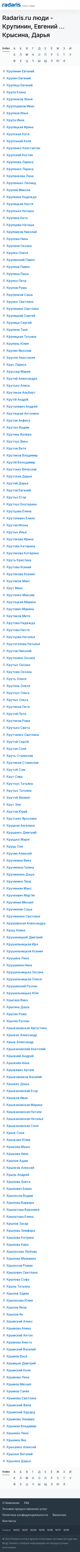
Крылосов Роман (20, 1265)
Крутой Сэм (16, 770)
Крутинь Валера (19, 434)
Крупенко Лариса (20, 169)
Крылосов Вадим (20, 1196)
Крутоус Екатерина (22, 504)
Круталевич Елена (21, 518)
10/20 (33, 1530)
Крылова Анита (18, 1182)
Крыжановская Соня (22, 1126)
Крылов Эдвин (18, 1293)
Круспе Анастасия (21, 357)
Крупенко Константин (23, 148)
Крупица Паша (18, 274)
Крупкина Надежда (22, 197)
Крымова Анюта (19, 1342)
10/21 (25, 1530)
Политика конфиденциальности (25, 1514)
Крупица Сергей (19, 323)
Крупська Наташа (20, 211)
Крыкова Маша (18, 1147)
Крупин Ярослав (19, 350)
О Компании (10, 1502)
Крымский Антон (20, 1335)
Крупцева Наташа (20, 225)
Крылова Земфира (21, 1230)
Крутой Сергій (18, 742)
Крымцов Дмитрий (21, 1363)
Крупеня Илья (17, 113)
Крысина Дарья (19, 1461)
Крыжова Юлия (18, 1140)
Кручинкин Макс (19, 888)
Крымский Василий (21, 1349)
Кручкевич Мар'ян (21, 895)
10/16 (66, 1530)
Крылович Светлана (22, 1272)
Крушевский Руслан (22, 986)
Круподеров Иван (20, 106)
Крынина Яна (16, 1440)
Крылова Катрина (20, 1237)
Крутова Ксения (19, 567)
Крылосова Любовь (22, 1251)
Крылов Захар (17, 1223)
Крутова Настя (18, 630)
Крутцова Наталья (21, 637)
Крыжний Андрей (20, 1056)
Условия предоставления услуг (24, 1508)
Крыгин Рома (17, 1014)
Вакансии (59, 1514)
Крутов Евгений (19, 490)
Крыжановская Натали (24, 1112)
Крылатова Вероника (23, 1210)
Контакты (9, 1521)
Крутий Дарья (17, 483)
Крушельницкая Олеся (24, 979)
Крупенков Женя (20, 99)
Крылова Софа (18, 1279)
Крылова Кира (18, 1244)
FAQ (26, 1502)
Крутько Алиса (18, 385)
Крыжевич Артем (20, 1070)
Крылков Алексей (20, 1168)
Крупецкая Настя (20, 204)
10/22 (16, 1530)
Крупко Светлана (20, 302)
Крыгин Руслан (18, 1021)
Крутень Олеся (18, 686)
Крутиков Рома (18, 721)
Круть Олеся (16, 679)
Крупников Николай (22, 232)
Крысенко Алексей (21, 1447)
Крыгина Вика (17, 1000)
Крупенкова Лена (20, 176)
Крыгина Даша (18, 1007)
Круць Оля (15, 846)
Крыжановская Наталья (25, 1119)
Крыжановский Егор (22, 1091)
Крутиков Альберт (21, 392)
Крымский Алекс (20, 1321)
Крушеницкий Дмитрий (25, 937)
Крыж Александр (20, 1042)
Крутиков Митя (18, 616)
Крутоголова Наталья (23, 644)
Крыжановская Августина (27, 1028)
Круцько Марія (18, 839)
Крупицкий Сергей (21, 316)
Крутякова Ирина (20, 539)
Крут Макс (15, 588)
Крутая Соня (16, 749)
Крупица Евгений (20, 85)
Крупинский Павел (21, 260)
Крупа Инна (15, 120)
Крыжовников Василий (24, 1077)
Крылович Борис (19, 1189)
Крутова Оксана (19, 672)
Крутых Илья (17, 532)
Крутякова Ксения (21, 574)
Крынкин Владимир (21, 1426)
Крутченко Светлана (23, 735)
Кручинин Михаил (20, 902)
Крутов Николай (19, 651)
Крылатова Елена (20, 1217)
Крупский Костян (20, 155)
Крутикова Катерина (23, 553)
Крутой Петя (16, 714)
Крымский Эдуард (21, 1412)
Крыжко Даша (18, 1084)
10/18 (50, 1530)
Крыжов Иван (17, 1098)
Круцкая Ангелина (21, 825)
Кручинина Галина (20, 867)
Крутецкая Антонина (23, 413)
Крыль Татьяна (18, 1286)
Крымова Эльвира (21, 1419)
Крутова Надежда (21, 623)
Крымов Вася (17, 1356)
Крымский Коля (18, 1370)
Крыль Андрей (18, 1175)
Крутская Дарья (19, 476)
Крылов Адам (17, 1161)
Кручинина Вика (19, 860)
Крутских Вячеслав (22, 469)
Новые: (6, 1530)
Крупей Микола (18, 190)
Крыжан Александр (22, 1035)
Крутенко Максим (20, 595)
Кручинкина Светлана (23, 916)
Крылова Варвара (20, 1203)
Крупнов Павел (18, 267)
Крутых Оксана (18, 665)
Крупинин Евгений (20, 71)
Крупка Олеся (17, 253)
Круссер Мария (18, 371)
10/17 (58, 1530)
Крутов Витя (16, 448)
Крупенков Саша (20, 295)
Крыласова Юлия (20, 1300)
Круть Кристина (19, 560)
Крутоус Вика (17, 441)
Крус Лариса (16, 364)
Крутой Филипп (18, 797)
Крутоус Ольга (18, 693)
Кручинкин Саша (19, 909)
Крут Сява (15, 777)
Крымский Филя (19, 1405)
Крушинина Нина (19, 965)
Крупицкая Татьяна (21, 337)
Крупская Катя (18, 134)
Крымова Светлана (21, 1398)
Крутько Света (18, 728)
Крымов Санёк (18, 1391)
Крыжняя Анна (18, 1063)
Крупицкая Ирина (20, 127)
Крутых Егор (16, 497)
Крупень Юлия (18, 344)
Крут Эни (14, 804)
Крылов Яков (17, 1307)
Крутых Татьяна (19, 790)
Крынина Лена (18, 1433)
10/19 (42, 1530)
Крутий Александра (22, 378)
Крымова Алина (19, 1328)
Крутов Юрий (17, 811)
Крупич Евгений (19, 78)
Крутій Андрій (17, 399)
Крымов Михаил (19, 1384)
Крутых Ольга (17, 700)
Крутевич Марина (20, 609)
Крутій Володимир (21, 462)
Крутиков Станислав (22, 763)
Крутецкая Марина (21, 602)
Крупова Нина (17, 239)
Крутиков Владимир (22, 455)
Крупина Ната (17, 218)
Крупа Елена (16, 92)
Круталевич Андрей (22, 406)
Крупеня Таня (17, 330)
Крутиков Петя (18, 707)
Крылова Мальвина (21, 1258)
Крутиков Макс (18, 581)
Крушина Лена (18, 958)
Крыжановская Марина (24, 1105)
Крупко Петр (16, 281)
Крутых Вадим (18, 427)
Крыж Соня (15, 1133)
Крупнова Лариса (20, 162)
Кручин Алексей (19, 853)
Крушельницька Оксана (25, 972)
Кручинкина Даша (20, 874)
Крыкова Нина (17, 1154)
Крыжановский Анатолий (26, 1049)
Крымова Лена (18, 1377)
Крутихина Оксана (21, 658)
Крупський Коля (19, 141)
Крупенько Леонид (21, 183)
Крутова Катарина (21, 546)
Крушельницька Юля (23, 993)
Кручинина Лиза (19, 881)
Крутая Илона (17, 525)
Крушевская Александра (26, 923)
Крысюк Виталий (20, 1454)
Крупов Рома (17, 288)
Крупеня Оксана (19, 246)
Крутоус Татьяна (20, 784)
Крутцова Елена (19, 511)
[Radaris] (11, 5)
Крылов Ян (15, 1314)
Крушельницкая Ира (22, 944)
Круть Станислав (20, 756)
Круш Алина (16, 930)
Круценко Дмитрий (22, 832)
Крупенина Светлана (23, 309)
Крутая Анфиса (18, 420)
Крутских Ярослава (22, 818)
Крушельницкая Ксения (25, 951)
